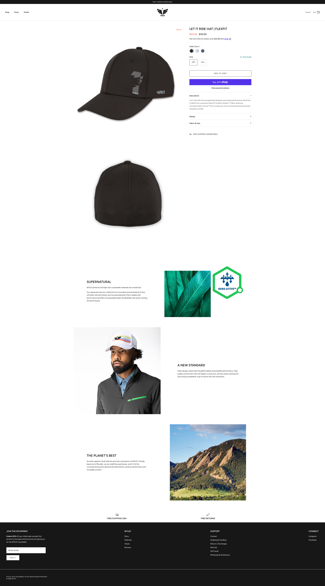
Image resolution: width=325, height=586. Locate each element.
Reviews (127, 547)
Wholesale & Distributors (220, 555)
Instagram (313, 536)
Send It (13, 558)
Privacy (8, 576)
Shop (7, 12)
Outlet (26, 12)
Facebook (312, 540)
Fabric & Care (194, 123)
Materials (128, 540)
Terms (13, 576)
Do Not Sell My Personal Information (36, 576)
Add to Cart (220, 73)
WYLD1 (13, 579)
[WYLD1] (162, 12)
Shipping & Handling (218, 540)
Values (127, 544)
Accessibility (20, 576)
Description (194, 96)
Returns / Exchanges (218, 544)
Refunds (213, 547)
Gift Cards (214, 551)
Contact (213, 536)
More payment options (220, 88)
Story (16, 12)
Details (192, 116)
